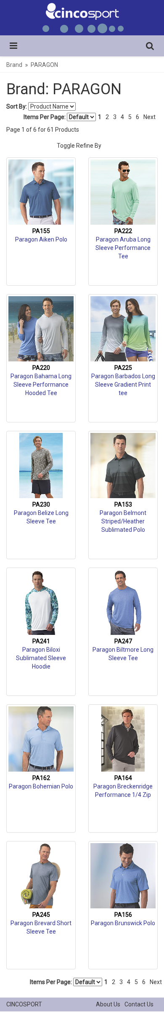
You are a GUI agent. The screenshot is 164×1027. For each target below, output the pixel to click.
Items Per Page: (45, 117)
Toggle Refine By (79, 145)
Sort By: (16, 106)
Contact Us (138, 1004)
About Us (108, 1004)
